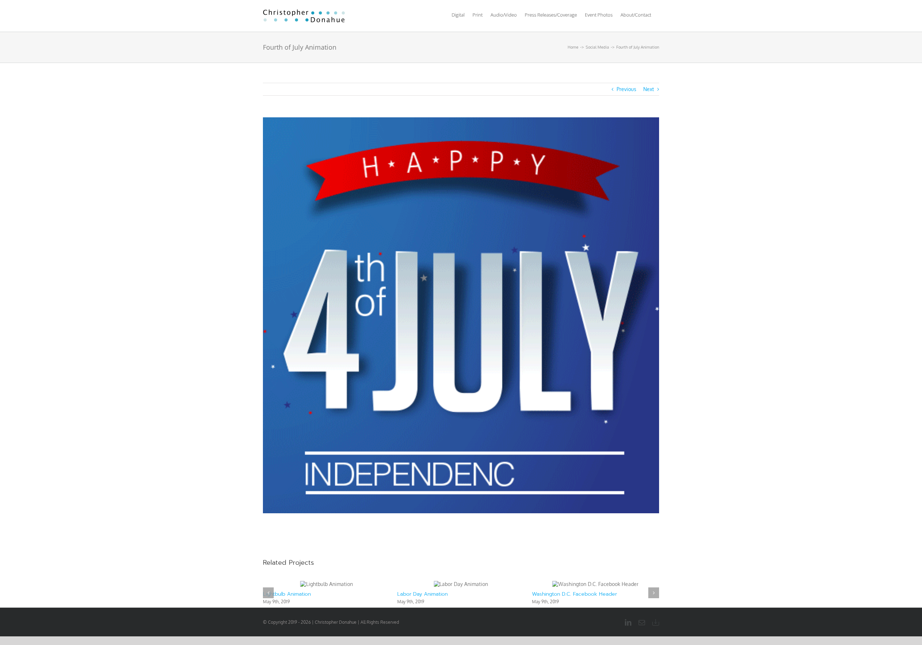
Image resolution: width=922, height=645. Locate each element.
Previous (626, 89)
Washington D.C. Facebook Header (439, 594)
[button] (268, 592)
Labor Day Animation (288, 594)
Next (648, 89)
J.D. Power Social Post (557, 594)
